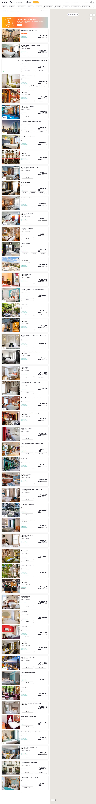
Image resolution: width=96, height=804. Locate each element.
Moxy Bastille (25, 586)
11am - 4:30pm (27, 529)
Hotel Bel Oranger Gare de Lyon (25, 81)
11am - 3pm (43, 55)
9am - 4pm (27, 39)
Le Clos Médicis (25, 556)
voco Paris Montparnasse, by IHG (25, 752)
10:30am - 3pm (27, 652)
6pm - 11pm (41, 314)
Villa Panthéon (25, 464)
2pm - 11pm (41, 652)
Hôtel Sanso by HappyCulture (25, 678)
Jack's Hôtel (25, 647)
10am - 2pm (25, 85)
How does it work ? (75, 2)
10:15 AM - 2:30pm (27, 787)
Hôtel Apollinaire (25, 373)
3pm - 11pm (41, 70)
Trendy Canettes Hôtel (25, 434)
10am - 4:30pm (40, 377)
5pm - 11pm (41, 453)
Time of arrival (11, 6)
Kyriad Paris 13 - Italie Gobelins (25, 722)
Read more (19, 24)
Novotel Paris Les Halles (25, 218)
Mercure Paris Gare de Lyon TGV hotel (25, 173)
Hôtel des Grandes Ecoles (25, 571)
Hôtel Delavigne (25, 325)
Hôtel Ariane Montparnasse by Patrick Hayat (25, 449)
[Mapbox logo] (52, 803)
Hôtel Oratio (25, 617)
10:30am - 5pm (27, 70)
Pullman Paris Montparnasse (25, 663)
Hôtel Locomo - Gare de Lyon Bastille (25, 783)
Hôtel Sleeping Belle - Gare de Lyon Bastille (25, 495)
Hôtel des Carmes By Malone (25, 525)
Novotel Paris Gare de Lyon (25, 112)
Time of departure (21, 6)
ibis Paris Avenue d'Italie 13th (25, 142)
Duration (29, 6)
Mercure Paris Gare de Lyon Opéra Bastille (25, 403)
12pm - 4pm (27, 484)
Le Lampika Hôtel (25, 264)
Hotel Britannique (25, 157)
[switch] (39, 7)
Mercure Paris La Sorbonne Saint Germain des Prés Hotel (25, 341)
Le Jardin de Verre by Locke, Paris (25, 35)
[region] (73, 406)
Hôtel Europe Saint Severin (25, 96)
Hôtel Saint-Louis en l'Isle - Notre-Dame (25, 388)
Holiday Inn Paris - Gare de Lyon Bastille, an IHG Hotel (25, 66)
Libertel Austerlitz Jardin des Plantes (25, 357)
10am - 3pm (25, 253)
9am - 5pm (27, 299)
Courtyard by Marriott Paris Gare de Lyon (25, 127)
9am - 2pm (24, 192)
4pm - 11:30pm (43, 468)
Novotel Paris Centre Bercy (25, 510)
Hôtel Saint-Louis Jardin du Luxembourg (25, 707)
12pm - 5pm (27, 346)
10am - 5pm (27, 116)
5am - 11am (27, 131)
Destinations (67, 2)
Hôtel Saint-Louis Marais (25, 540)
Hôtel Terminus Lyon (25, 279)
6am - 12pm (27, 772)
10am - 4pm (25, 55)
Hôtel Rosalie (25, 310)
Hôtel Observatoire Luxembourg (25, 768)
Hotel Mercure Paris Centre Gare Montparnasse (25, 295)
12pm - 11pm (27, 606)
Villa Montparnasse (25, 602)
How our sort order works (6, 15)
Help (80, 2)
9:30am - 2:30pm (27, 741)
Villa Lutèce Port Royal (25, 203)
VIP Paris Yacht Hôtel (25, 479)
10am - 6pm (34, 55)
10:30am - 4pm (27, 162)
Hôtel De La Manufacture (25, 234)
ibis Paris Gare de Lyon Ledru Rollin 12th (25, 51)
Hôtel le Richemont (25, 632)
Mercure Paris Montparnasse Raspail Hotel (25, 737)
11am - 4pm (41, 85)
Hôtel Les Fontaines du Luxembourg (25, 418)
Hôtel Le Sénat (25, 693)
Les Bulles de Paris (25, 188)
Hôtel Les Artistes (25, 249)
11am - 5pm (33, 85)
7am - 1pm (25, 207)
